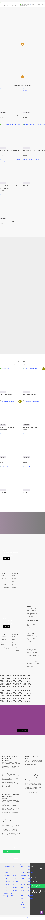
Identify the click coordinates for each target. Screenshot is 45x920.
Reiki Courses (5, 880)
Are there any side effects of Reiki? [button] (10, 821)
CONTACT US (29, 864)
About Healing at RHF (23, 868)
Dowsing (14, 867)
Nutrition (20, 883)
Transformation (22, 899)
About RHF (5, 864)
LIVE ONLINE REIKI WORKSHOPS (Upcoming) (6, 895)
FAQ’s (22, 881)
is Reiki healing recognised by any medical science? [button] (10, 796)
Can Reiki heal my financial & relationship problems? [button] (10, 758)
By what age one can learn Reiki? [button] (33, 757)
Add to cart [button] (3, 112)
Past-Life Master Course (14, 877)
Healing (20, 864)
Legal (28, 875)
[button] (8, 532)
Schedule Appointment (22, 20)
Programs (22, 904)
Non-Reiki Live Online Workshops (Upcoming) (14, 894)
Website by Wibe (25, 917)
